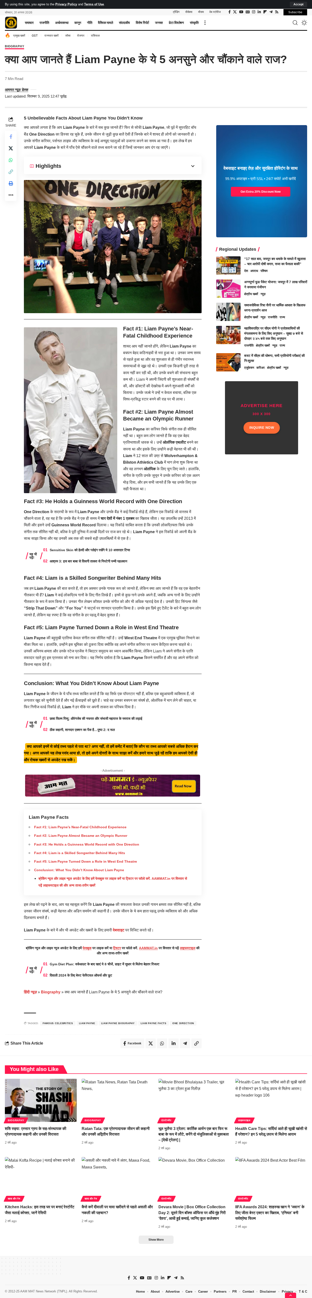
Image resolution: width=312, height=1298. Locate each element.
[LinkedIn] (259, 12)
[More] (11, 195)
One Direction (183, 1023)
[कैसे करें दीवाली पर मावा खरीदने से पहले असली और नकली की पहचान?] (118, 1178)
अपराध (254, 271)
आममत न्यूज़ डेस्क (16, 90)
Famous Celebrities (58, 1023)
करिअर (260, 367)
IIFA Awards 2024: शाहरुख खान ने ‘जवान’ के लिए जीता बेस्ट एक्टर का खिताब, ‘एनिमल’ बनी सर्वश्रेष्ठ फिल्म (269, 1212)
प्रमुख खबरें (19, 35)
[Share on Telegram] (185, 1043)
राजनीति (272, 317)
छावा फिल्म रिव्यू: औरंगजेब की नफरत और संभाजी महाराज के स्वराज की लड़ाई (96, 718)
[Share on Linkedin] (173, 1043)
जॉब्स (67, 35)
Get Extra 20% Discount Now (261, 191)
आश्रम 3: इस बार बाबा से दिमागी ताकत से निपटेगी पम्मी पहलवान (88, 561)
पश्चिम (264, 271)
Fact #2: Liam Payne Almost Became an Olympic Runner (80, 836)
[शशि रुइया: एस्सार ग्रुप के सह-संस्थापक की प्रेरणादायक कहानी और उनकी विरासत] (41, 1100)
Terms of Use (94, 4)
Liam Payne (87, 1023)
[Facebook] (229, 12)
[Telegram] (271, 12)
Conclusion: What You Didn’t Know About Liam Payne (79, 870)
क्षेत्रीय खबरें (251, 294)
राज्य (282, 317)
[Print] (11, 183)
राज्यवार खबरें (51, 35)
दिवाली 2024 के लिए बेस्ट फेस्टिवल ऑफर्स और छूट (81, 975)
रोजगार (80, 35)
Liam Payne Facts (153, 1023)
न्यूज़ (263, 294)
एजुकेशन (249, 367)
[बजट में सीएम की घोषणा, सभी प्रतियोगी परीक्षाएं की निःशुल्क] (228, 362)
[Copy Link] (11, 171)
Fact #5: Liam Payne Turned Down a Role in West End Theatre (85, 861)
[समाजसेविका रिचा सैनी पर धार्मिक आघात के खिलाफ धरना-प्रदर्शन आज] (228, 312)
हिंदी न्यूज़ (30, 992)
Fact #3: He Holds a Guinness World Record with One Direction (86, 844)
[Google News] (247, 12)
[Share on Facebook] (11, 136)
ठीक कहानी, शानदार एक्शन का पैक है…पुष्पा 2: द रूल (82, 730)
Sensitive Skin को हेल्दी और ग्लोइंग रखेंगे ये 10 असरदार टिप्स (90, 550)
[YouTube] (241, 12)
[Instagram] (253, 12)
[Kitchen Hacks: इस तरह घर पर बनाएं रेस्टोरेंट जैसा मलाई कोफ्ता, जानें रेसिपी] (41, 1178)
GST (35, 35)
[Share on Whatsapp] (11, 160)
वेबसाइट (118, 930)
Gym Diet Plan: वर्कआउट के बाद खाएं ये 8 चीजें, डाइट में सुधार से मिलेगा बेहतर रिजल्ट (104, 964)
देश (246, 271)
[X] (235, 12)
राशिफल (95, 35)
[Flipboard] (265, 12)
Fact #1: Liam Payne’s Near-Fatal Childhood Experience (80, 827)
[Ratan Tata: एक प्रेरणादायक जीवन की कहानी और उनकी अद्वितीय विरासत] (118, 1100)
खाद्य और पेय (14, 1198)
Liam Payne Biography (118, 1023)
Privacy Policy (66, 4)
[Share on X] (11, 148)
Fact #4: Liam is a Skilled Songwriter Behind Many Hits (79, 853)
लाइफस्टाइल (187, 948)
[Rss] (277, 12)
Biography (14, 46)
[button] (298, 4)
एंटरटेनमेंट (166, 1120)
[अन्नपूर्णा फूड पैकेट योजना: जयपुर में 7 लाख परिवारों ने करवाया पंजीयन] (228, 289)
